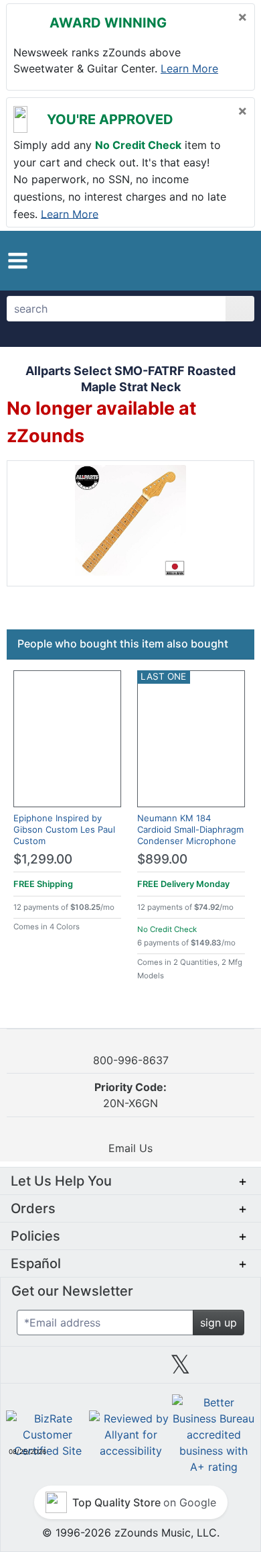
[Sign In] (213, 260)
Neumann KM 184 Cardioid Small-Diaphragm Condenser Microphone (190, 829)
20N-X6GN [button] (130, 1095)
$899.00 (162, 859)
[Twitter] (180, 1369)
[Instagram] (130, 1369)
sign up (218, 1322)
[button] (18, 261)
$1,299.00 (42, 859)
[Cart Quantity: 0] (185, 260)
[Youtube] (230, 1369)
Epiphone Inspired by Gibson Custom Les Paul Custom (64, 829)
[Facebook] (80, 1369)
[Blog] (31, 1369)
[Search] (240, 308)
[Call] (236, 261)
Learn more (189, 68)
